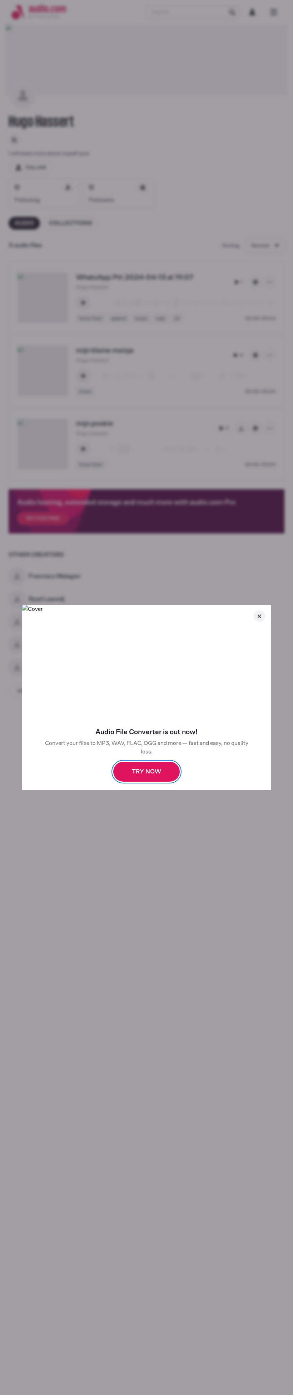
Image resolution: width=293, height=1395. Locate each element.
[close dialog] (259, 616)
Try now (146, 771)
